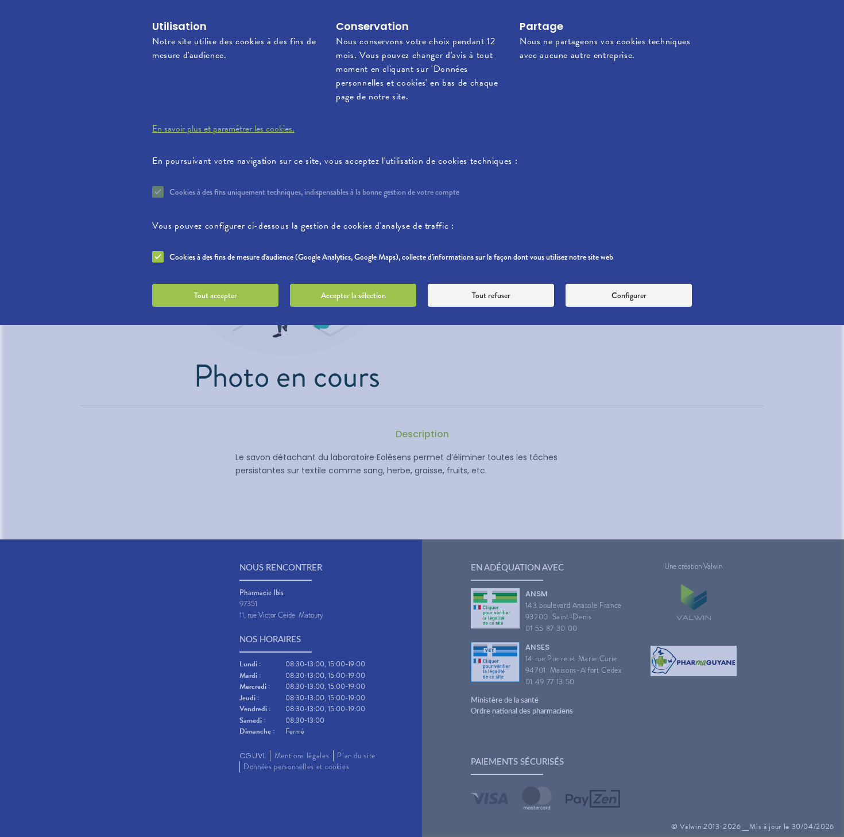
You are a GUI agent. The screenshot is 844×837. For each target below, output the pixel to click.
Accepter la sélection (353, 295)
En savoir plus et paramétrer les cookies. (223, 129)
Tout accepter (215, 295)
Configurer (628, 295)
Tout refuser (491, 295)
